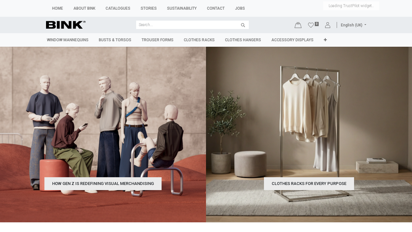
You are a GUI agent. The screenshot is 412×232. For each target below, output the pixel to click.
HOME (57, 8)
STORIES (149, 8)
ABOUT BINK (84, 8)
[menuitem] (68, 39)
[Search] (243, 25)
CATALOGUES (118, 8)
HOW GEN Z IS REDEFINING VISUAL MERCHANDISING (103, 183)
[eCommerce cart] (298, 25)
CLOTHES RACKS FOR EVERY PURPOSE (309, 183)
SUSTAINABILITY (182, 8)
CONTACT (216, 8)
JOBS (240, 8)
